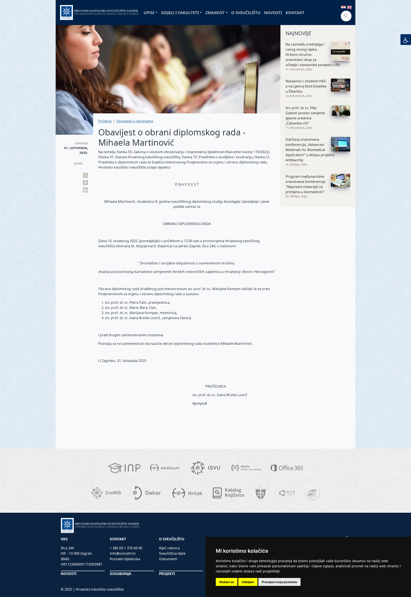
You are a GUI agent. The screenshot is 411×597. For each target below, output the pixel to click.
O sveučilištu (246, 12)
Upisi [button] (149, 12)
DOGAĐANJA (120, 573)
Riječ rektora (169, 548)
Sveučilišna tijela (172, 553)
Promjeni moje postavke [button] (279, 582)
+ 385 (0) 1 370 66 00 (126, 548)
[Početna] (99, 12)
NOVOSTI (68, 573)
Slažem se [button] (226, 582)
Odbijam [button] (248, 582)
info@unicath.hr (123, 553)
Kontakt (295, 12)
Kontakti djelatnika (125, 559)
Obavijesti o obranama (134, 121)
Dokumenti (168, 559)
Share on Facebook (85, 182)
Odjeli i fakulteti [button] (180, 12)
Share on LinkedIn (85, 190)
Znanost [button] (215, 12)
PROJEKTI (167, 573)
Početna (105, 121)
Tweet (85, 175)
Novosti (273, 12)
